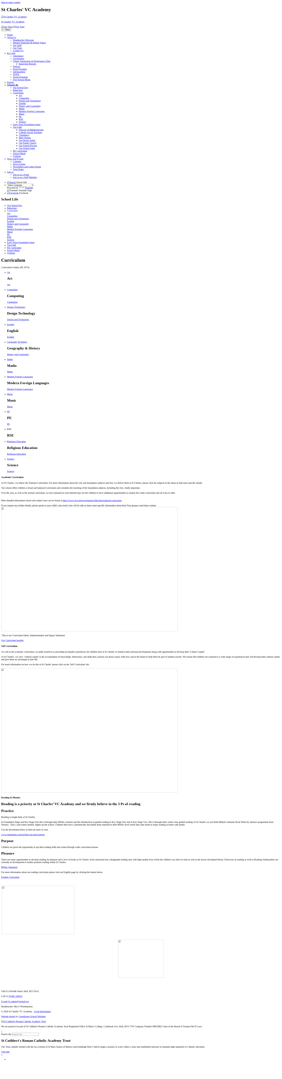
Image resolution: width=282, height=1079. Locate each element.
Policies (16, 66)
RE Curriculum (20, 151)
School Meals (19, 153)
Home (10, 35)
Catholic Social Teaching (30, 132)
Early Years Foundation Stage (26, 124)
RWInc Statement (9, 867)
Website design (8, 1016)
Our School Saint (27, 148)
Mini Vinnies (25, 138)
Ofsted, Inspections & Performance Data (31, 61)
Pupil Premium (20, 69)
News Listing (19, 164)
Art (20, 95)
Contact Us (18, 50)
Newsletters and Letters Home (27, 167)
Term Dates (18, 169)
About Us (11, 37)
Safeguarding (19, 72)
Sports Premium (20, 77)
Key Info (11, 53)
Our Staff (17, 45)
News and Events (15, 159)
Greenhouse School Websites (32, 1016)
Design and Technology (30, 101)
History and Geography (30, 106)
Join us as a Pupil (21, 174)
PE (20, 116)
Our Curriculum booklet (12, 640)
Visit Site (5, 1052)
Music (22, 114)
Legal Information (42, 1011)
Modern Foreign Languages (32, 111)
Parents (10, 82)
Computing (24, 98)
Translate (29, 188)
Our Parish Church (27, 143)
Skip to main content (10, 2)
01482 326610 (15, 996)
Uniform (17, 156)
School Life (12, 85)
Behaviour (18, 90)
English (22, 103)
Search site (6, 1034)
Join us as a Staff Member (25, 177)
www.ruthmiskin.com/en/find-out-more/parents (23, 834)
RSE (21, 119)
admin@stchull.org (15, 1001)
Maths (22, 108)
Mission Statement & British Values (29, 42)
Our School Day (20, 87)
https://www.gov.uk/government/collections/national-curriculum (92, 500)
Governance (18, 58)
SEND (16, 74)
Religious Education (16, 454)
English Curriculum (10, 877)
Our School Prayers (28, 145)
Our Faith (17, 127)
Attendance (18, 56)
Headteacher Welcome (23, 40)
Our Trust (17, 48)
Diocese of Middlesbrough (31, 130)
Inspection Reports (27, 64)
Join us (10, 172)
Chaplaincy (24, 135)
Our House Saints (27, 140)
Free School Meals (21, 79)
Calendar (17, 161)
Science (22, 122)
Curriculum (18, 93)
